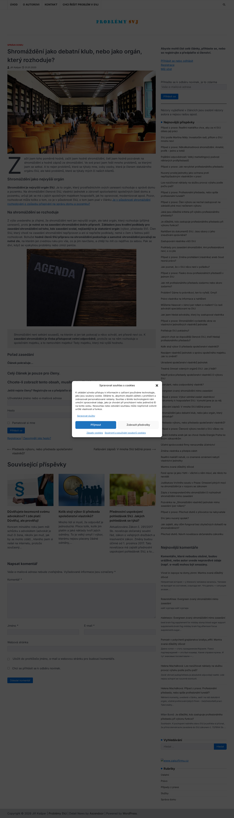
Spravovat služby (86, 415)
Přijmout (96, 424)
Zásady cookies (95, 432)
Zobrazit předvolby (138, 424)
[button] (157, 385)
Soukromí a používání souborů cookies (125, 432)
